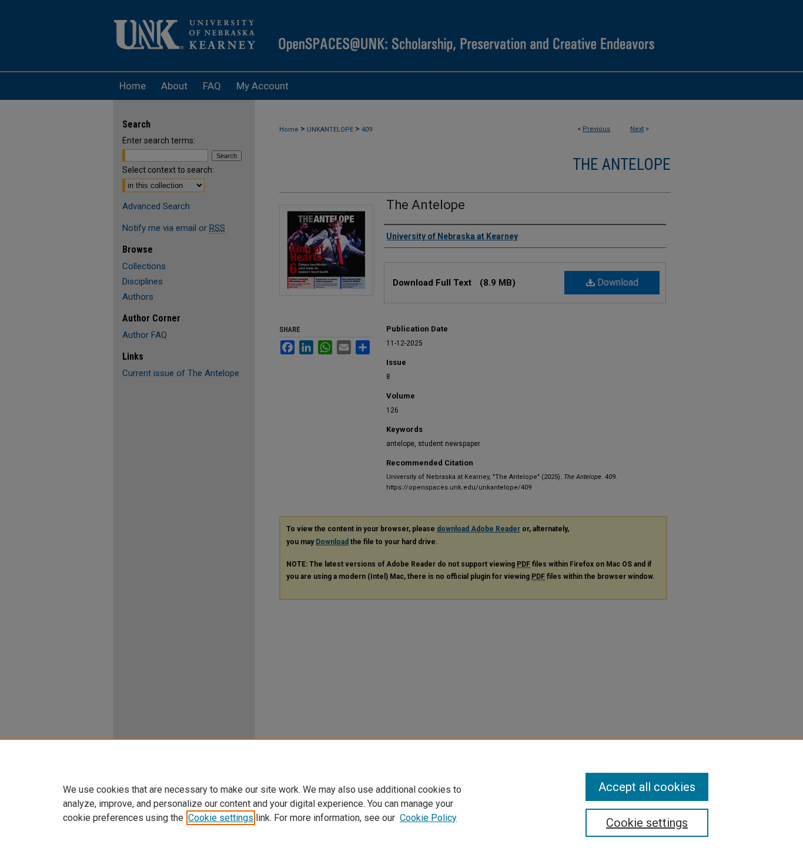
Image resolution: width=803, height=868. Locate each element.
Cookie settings (220, 817)
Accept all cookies (646, 787)
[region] (401, 803)
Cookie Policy (428, 817)
